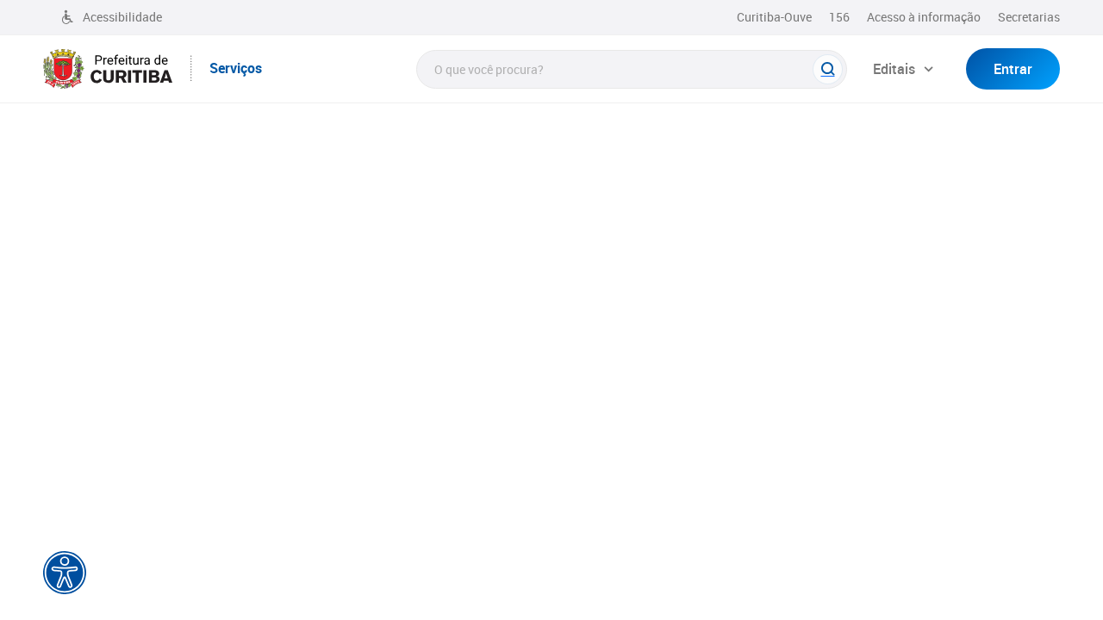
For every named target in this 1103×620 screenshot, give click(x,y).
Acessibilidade (122, 17)
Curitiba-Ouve (774, 17)
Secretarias (1029, 17)
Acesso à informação (924, 17)
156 (839, 17)
